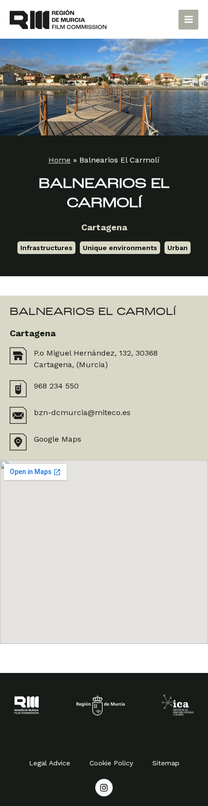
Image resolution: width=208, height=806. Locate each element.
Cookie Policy (111, 763)
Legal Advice (49, 763)
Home (59, 159)
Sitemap (165, 763)
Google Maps (57, 439)
